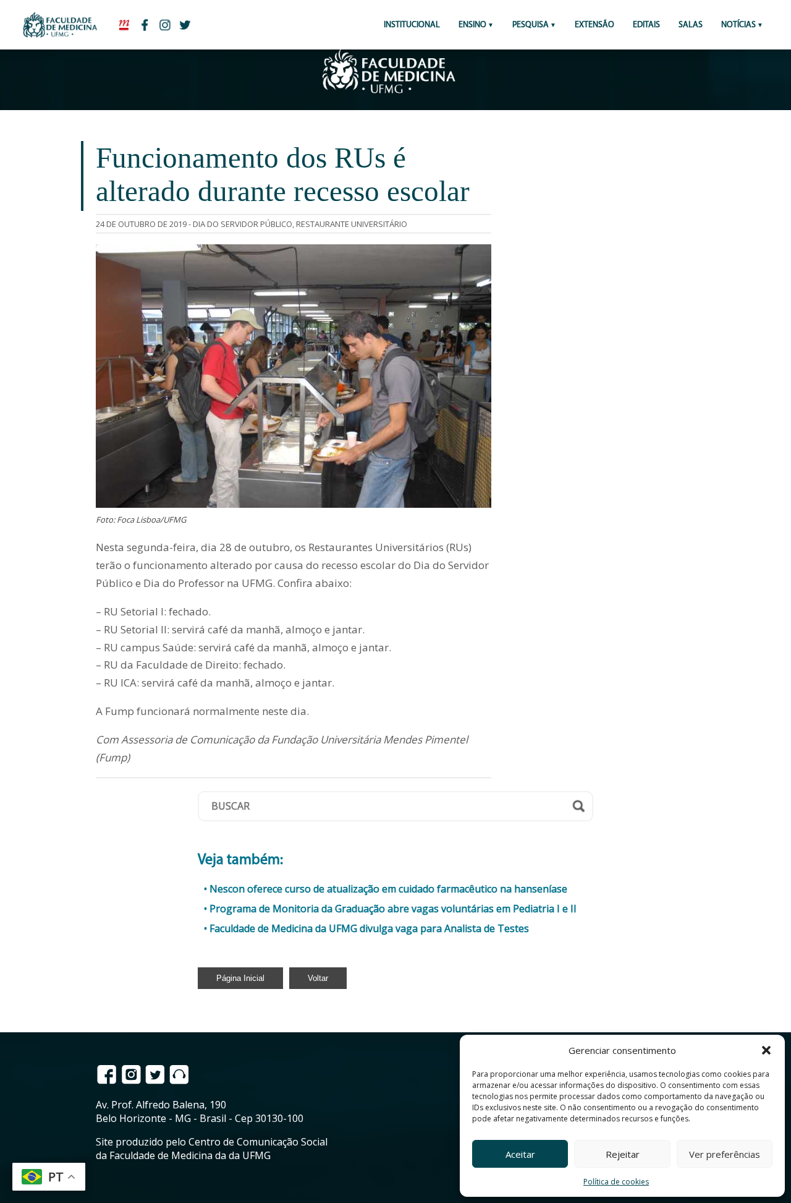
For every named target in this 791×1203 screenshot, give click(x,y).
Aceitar (520, 1154)
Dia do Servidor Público (242, 223)
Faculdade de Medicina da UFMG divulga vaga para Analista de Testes (369, 928)
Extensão (594, 25)
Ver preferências (724, 1154)
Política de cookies (616, 1181)
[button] (766, 1050)
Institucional (412, 25)
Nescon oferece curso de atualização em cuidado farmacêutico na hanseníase (388, 889)
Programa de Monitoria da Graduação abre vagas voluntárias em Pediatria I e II (393, 908)
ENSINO (472, 25)
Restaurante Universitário (351, 223)
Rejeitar (623, 1154)
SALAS (691, 25)
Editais (646, 25)
